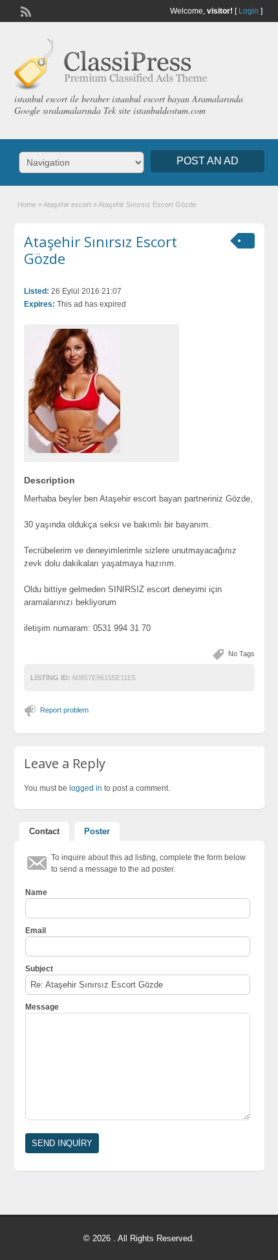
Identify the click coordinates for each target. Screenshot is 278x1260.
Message (42, 1006)
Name (36, 892)
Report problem (64, 710)
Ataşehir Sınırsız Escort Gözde (100, 250)
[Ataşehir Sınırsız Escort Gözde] (101, 391)
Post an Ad (207, 160)
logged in (85, 788)
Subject (39, 968)
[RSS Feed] (24, 10)
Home (26, 204)
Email (35, 930)
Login (249, 11)
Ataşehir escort (67, 204)
